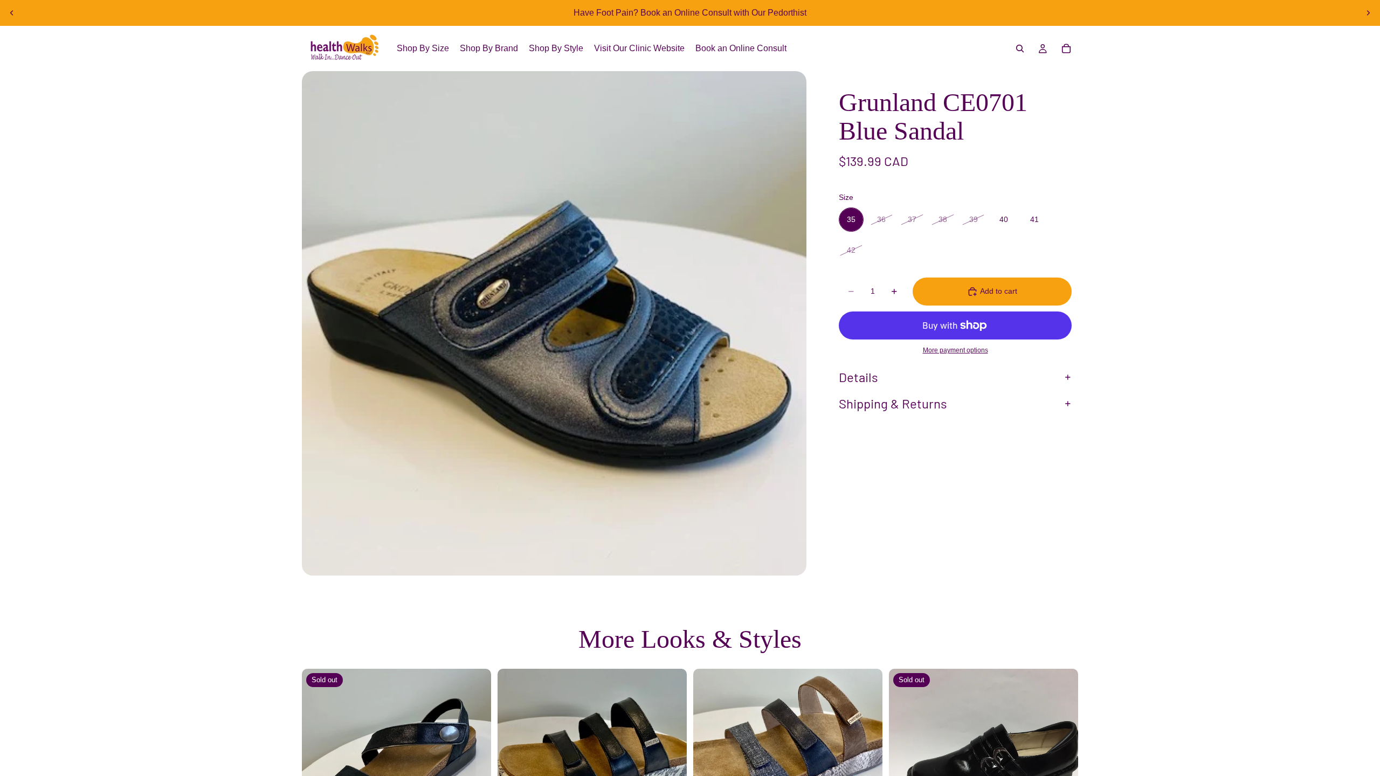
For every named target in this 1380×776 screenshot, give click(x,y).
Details (858, 377)
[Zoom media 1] (554, 323)
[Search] (1020, 48)
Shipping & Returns (893, 403)
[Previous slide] (12, 13)
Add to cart (998, 291)
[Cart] (1066, 48)
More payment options (955, 350)
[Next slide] (1368, 13)
